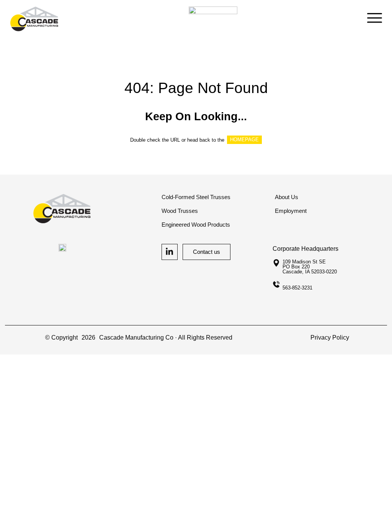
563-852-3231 (297, 288)
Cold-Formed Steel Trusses (196, 197)
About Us (286, 197)
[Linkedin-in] (170, 252)
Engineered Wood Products (196, 225)
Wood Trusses (180, 211)
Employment (291, 211)
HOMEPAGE (244, 140)
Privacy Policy (329, 337)
